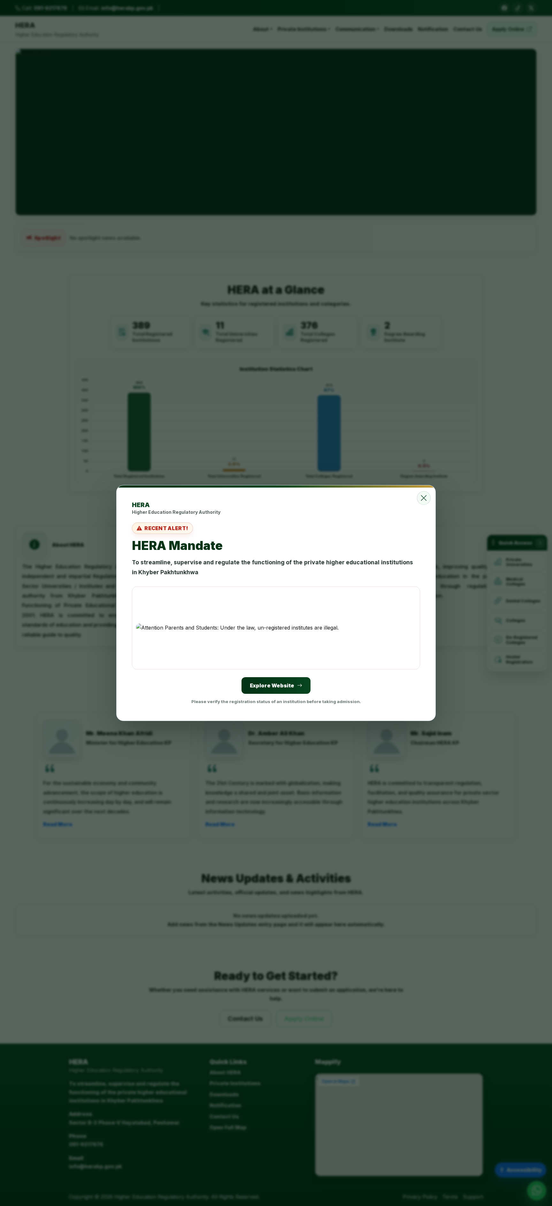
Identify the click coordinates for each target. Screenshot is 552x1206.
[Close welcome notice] (424, 498)
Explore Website (272, 685)
